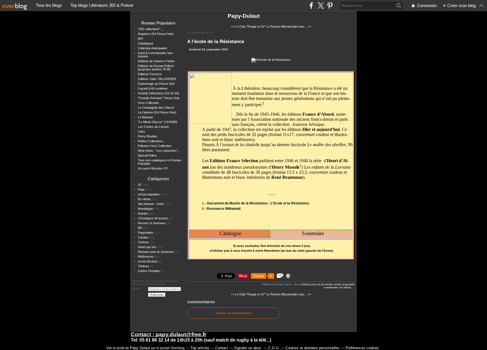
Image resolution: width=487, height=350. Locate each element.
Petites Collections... (151, 141)
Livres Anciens (148, 261)
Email (135, 288)
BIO (140, 38)
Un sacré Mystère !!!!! (153, 168)
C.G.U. (274, 348)
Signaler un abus (248, 348)
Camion (143, 237)
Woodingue (145, 208)
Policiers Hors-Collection (154, 146)
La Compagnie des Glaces (156, 107)
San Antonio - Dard (150, 204)
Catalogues (145, 43)
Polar (141, 189)
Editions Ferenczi (149, 74)
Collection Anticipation (152, 48)
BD (140, 227)
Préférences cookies (362, 348)
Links (141, 131)
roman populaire (149, 194)
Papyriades (145, 232)
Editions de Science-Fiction (156, 61)
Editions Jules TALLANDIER (157, 79)
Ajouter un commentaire (233, 313)
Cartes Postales (149, 271)
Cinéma (143, 242)
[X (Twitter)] (320, 5)
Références (146, 256)
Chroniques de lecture (153, 218)
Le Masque (145, 117)
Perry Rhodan (147, 136)
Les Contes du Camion (153, 126)
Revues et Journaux (152, 223)
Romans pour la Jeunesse (156, 251)
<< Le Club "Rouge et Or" (248, 26)
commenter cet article (338, 287)
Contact (221, 348)
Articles (143, 213)
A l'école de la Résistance (215, 41)
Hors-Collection (148, 102)
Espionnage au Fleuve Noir (156, 83)
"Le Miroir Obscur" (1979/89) (157, 122)
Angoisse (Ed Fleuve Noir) (156, 33)
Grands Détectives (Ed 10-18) (158, 93)
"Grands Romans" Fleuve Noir (159, 98)
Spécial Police (147, 155)
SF (140, 184)
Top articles (200, 348)
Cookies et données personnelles (312, 348)
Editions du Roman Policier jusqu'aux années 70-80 (156, 67)
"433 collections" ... (151, 29)
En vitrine (144, 199)
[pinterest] (329, 5)
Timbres (143, 266)
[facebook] (311, 5)
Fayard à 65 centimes (153, 88)
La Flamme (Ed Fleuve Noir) (157, 112)
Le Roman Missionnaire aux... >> (288, 26)
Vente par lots (147, 247)
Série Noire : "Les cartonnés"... (159, 150)
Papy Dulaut (140, 348)
